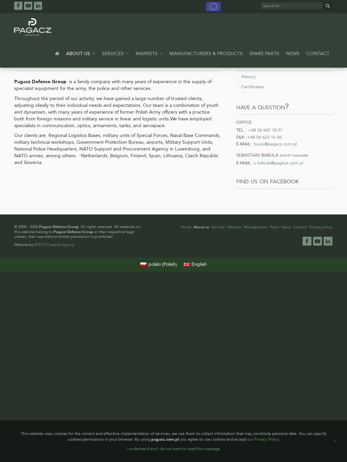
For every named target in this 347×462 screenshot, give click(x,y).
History (248, 77)
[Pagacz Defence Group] (32, 26)
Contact (317, 53)
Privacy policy (320, 227)
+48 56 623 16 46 (264, 137)
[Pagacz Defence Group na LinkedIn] (38, 6)
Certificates (252, 87)
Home (186, 227)
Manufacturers (256, 227)
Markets (147, 53)
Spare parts (264, 53)
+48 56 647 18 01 (265, 130)
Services (113, 53)
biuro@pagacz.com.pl (275, 144)
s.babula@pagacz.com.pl (278, 163)
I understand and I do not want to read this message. (173, 449)
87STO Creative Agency (54, 244)
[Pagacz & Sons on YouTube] (28, 6)
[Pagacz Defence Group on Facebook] (18, 5)
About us (78, 53)
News (293, 53)
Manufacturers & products (206, 53)
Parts (274, 227)
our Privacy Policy (263, 439)
